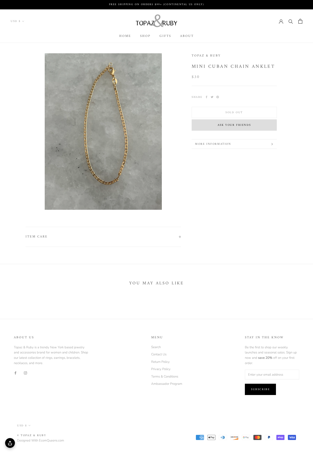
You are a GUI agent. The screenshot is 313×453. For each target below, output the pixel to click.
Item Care (37, 237)
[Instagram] (25, 372)
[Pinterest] (217, 97)
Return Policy (160, 362)
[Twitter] (212, 97)
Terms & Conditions (164, 376)
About (187, 36)
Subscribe (260, 389)
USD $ (16, 21)
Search (156, 347)
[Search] (291, 21)
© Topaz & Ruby (31, 435)
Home (125, 36)
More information (213, 144)
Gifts (165, 36)
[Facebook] (206, 97)
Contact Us (159, 354)
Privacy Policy (161, 369)
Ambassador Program (166, 384)
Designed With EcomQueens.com (40, 440)
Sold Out (234, 112)
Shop (145, 36)
